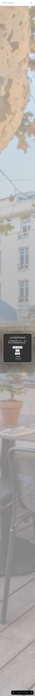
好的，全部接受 (17, 347)
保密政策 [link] (18, 356)
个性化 (17, 353)
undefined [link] (18, 358)
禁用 (17, 350)
